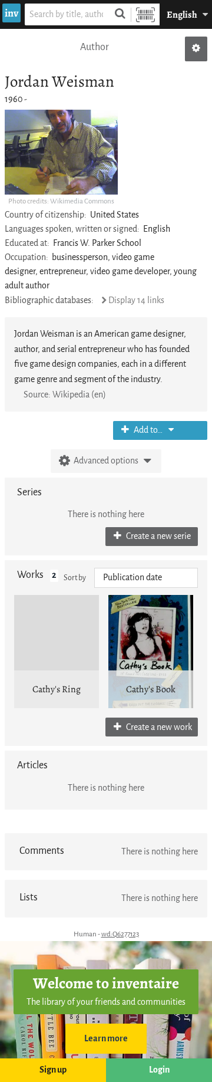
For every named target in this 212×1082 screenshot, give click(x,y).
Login (159, 1070)
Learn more (106, 1038)
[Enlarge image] (61, 152)
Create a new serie (157, 536)
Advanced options (106, 460)
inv (11, 13)
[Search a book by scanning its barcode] (145, 14)
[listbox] (146, 578)
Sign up (53, 1070)
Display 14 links (136, 300)
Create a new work (158, 727)
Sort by (75, 578)
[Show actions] (196, 49)
